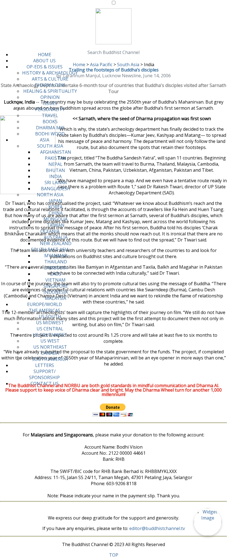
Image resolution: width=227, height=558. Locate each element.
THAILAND (55, 262)
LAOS (55, 274)
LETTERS (44, 365)
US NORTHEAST (50, 347)
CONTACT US (44, 383)
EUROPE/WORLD (44, 304)
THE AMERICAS (44, 310)
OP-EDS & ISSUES (45, 67)
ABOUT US (44, 61)
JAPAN (55, 201)
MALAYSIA (55, 298)
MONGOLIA (55, 219)
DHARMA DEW (50, 85)
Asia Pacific (101, 64)
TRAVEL (50, 115)
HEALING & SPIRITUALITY (50, 91)
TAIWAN (56, 225)
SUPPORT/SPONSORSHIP (44, 374)
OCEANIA (50, 231)
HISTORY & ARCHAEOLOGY (50, 73)
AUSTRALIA (56, 237)
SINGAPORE (55, 286)
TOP (113, 555)
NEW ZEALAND (55, 243)
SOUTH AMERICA (50, 359)
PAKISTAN (55, 158)
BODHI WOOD (50, 134)
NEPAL (55, 164)
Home (79, 64)
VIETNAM (55, 280)
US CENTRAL (50, 329)
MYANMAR (55, 256)
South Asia (128, 64)
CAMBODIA (55, 268)
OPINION (50, 97)
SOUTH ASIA (50, 146)
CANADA (50, 353)
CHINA (56, 213)
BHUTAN (55, 170)
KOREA (55, 207)
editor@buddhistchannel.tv (157, 528)
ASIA (44, 140)
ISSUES (50, 103)
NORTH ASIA (50, 195)
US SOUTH (50, 316)
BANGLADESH (55, 189)
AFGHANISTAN (55, 152)
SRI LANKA (56, 182)
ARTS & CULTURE (50, 79)
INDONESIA (55, 292)
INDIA (55, 176)
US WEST (50, 341)
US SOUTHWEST (50, 335)
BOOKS (50, 122)
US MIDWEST (50, 323)
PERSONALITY (50, 109)
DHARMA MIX (50, 128)
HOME (44, 55)
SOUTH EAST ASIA (50, 249)
